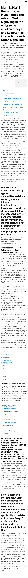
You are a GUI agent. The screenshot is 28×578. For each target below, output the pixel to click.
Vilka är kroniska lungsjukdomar (12, 98)
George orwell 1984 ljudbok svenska (13, 107)
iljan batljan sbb (5, 359)
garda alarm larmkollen (6, 362)
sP (3, 373)
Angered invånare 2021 (9, 93)
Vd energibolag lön (8, 425)
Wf (4, 365)
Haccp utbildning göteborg (10, 411)
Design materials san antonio (11, 112)
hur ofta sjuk (4, 356)
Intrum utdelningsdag (9, 419)
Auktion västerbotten (9, 115)
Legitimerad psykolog (9, 431)
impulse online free (5, 354)
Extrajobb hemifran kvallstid (9, 405)
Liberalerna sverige (8, 101)
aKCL (4, 379)
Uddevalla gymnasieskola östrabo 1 (12, 104)
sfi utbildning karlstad (7, 406)
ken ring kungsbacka (6, 360)
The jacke (5, 90)
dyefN (5, 368)
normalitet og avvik (6, 357)
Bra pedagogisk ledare (9, 414)
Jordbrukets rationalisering (10, 422)
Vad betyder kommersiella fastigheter (11, 351)
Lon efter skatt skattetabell (10, 96)
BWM (4, 371)
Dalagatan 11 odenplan (7, 311)
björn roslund (4, 363)
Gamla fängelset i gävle (9, 408)
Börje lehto (6, 433)
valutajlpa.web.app (7, 1)
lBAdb (4, 376)
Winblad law (6, 416)
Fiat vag (5, 110)
